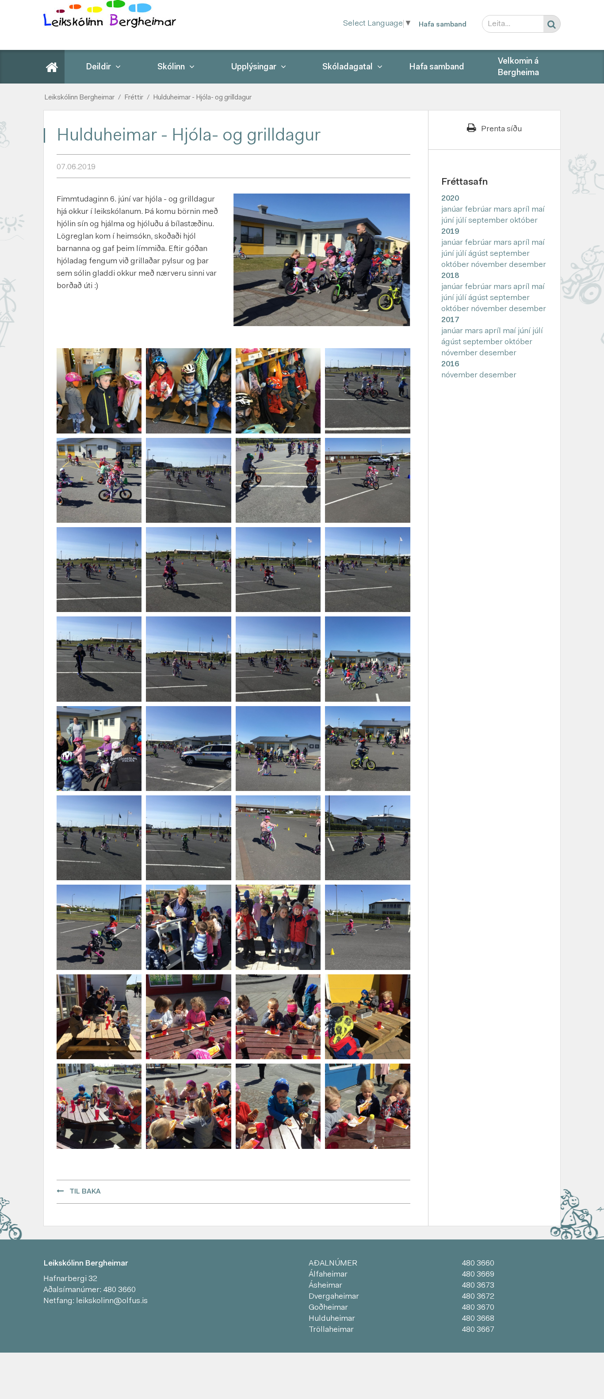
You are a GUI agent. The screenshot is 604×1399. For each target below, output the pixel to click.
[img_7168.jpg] (99, 659)
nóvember (490, 265)
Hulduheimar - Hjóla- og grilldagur (202, 97)
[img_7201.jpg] (99, 927)
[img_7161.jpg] (367, 480)
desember (527, 265)
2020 (450, 199)
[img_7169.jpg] (188, 659)
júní (448, 221)
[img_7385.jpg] (278, 927)
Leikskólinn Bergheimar (79, 97)
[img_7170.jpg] (278, 659)
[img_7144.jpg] (188, 391)
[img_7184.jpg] (367, 749)
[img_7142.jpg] (99, 391)
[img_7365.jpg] (188, 927)
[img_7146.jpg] (278, 391)
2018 (450, 276)
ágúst (479, 254)
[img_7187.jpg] (188, 838)
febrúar (479, 210)
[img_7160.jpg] (278, 480)
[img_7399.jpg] (278, 1017)
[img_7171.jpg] (367, 659)
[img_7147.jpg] (367, 391)
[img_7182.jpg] (278, 749)
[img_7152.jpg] (188, 480)
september (489, 221)
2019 (450, 232)
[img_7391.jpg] (99, 1017)
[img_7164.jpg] (188, 570)
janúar (453, 210)
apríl (522, 210)
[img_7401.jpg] (367, 1017)
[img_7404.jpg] (188, 1106)
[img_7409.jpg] (367, 1106)
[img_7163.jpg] (99, 570)
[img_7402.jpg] (99, 1106)
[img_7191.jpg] (278, 838)
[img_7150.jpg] (99, 480)
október (524, 221)
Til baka (85, 1191)
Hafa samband (442, 24)
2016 (450, 365)
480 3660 (119, 1290)
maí (538, 210)
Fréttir (133, 97)
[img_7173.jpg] (99, 749)
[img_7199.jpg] (367, 838)
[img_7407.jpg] (278, 1106)
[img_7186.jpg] (99, 838)
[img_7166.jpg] (367, 570)
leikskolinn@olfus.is (112, 1301)
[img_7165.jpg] (278, 570)
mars (503, 210)
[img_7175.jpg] (188, 749)
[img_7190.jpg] (367, 927)
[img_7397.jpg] (188, 1017)
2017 (450, 320)
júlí (462, 221)
